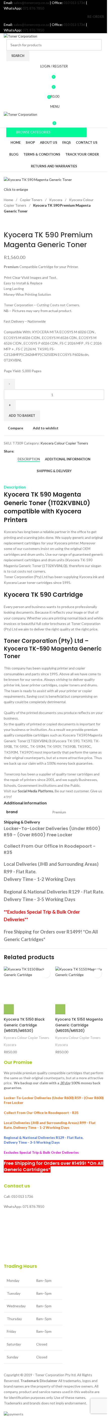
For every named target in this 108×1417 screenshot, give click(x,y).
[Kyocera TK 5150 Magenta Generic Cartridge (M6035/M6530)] (79, 990)
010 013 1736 (74, 3)
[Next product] (19, 222)
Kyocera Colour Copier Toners (64, 443)
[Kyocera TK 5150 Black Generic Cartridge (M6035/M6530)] (28, 990)
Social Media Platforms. (36, 791)
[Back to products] (13, 222)
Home (9, 200)
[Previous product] (7, 222)
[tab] (29, 459)
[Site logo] (20, 36)
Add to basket (22, 416)
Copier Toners (31, 200)
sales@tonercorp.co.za (31, 3)
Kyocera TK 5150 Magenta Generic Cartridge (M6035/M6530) (79, 1025)
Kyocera (56, 200)
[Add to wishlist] (45, 973)
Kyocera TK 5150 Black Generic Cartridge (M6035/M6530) (24, 1025)
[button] (9, 1009)
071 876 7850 (33, 8)
